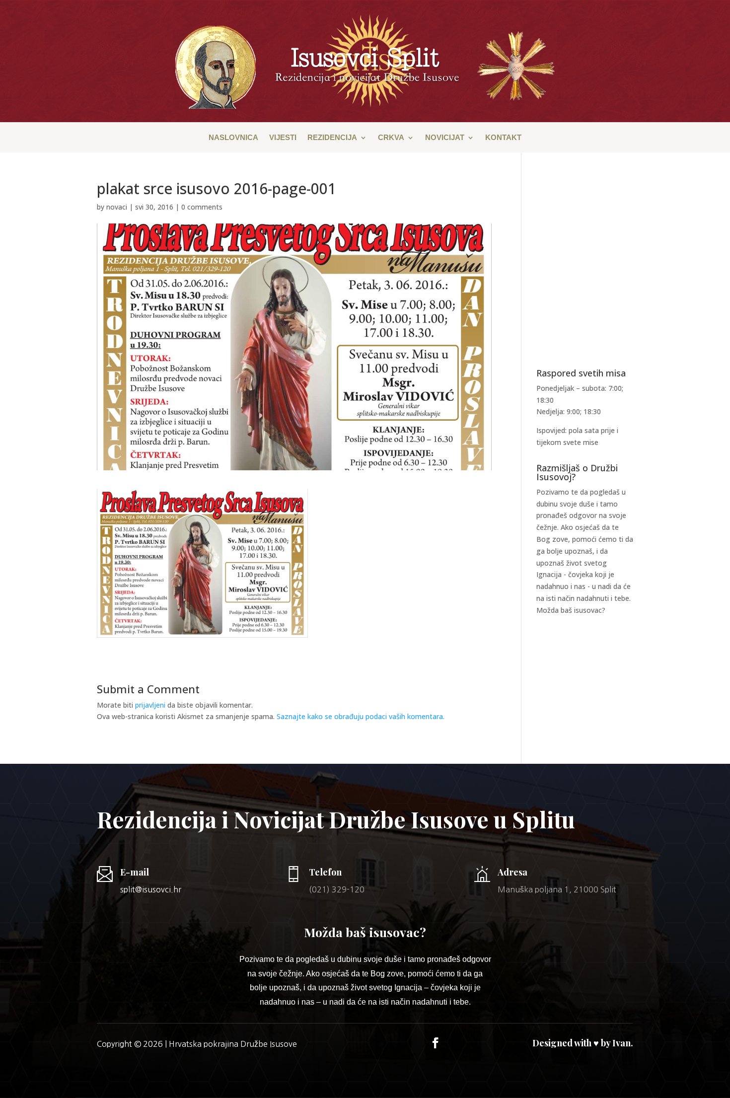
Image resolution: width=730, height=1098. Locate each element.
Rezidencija (332, 138)
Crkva (391, 138)
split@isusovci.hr (150, 889)
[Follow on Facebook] (435, 1043)
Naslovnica (233, 138)
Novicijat (444, 138)
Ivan (621, 1043)
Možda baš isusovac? (570, 610)
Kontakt (503, 138)
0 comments (201, 207)
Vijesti (282, 138)
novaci (116, 207)
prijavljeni (150, 705)
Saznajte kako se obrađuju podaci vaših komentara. (360, 716)
